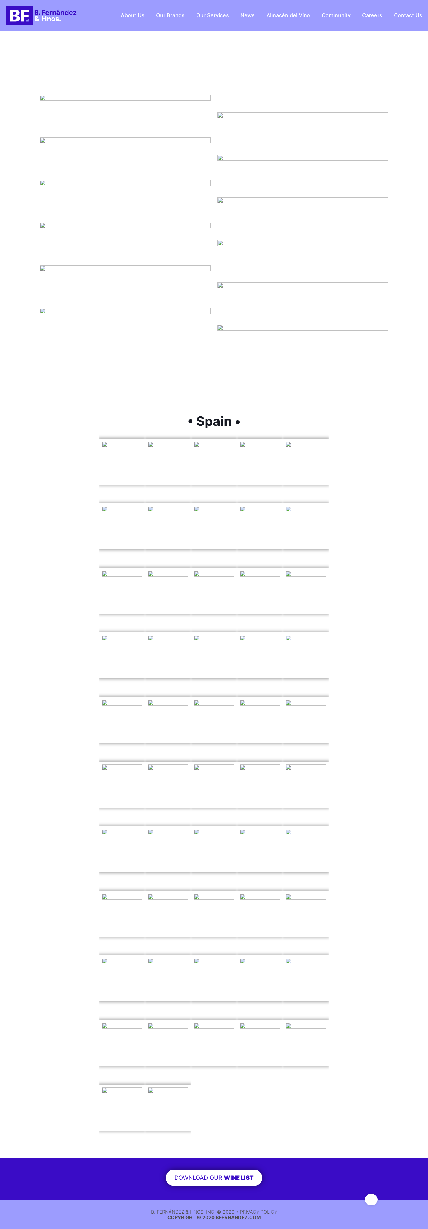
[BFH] (41, 15)
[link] (125, 99)
